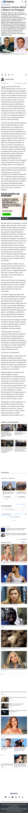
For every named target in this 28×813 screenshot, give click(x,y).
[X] (9, 797)
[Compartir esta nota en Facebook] (2, 75)
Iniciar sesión (17, 504)
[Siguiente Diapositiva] (26, 489)
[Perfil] (14, 794)
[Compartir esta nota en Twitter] (5, 75)
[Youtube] (12, 797)
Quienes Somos (9, 801)
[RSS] (19, 797)
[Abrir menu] (2, 2)
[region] (14, 522)
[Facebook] (5, 797)
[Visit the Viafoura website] (24, 539)
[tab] (6, 514)
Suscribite (6, 214)
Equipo (24, 801)
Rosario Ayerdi (9, 79)
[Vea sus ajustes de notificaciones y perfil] (25, 1)
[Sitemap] (22, 797)
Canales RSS (3, 801)
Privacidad (21, 801)
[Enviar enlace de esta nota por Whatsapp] (9, 75)
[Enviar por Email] (12, 75)
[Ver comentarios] (26, 5)
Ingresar (22, 1)
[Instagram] (16, 797)
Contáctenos (15, 801)
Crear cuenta (23, 504)
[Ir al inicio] (8, 1)
